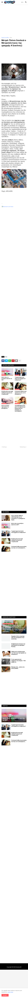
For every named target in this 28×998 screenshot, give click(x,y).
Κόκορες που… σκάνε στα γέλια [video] (17, 667)
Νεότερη (4, 447)
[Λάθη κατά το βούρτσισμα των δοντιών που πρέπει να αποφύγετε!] (5, 654)
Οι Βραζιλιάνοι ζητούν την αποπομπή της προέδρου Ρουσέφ (18, 645)
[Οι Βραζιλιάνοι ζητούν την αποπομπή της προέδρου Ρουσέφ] (5, 646)
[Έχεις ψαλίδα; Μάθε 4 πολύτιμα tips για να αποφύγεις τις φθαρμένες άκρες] (5, 518)
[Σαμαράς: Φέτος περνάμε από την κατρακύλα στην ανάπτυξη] (5, 638)
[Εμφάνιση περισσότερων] (19, 360)
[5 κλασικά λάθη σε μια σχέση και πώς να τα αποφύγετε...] (5, 549)
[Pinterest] (13, 360)
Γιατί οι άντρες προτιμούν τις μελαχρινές (5, 407)
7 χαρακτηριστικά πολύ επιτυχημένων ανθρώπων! (20, 379)
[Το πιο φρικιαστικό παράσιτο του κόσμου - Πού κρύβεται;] (5, 661)
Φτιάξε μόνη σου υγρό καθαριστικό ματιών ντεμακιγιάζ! (7, 393)
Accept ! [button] (5, 995)
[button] (2, 2)
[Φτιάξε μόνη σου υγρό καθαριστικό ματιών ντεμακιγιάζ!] (5, 541)
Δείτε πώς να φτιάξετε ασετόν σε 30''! (6, 379)
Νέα (11, 37)
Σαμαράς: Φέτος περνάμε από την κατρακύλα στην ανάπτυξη (17, 637)
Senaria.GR (18, 967)
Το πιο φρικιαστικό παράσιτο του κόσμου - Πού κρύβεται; (18, 661)
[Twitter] (6, 360)
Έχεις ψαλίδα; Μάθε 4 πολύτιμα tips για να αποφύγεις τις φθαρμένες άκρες (18, 517)
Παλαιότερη (23, 447)
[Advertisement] (14, 21)
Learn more (10, 992)
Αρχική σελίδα (5, 37)
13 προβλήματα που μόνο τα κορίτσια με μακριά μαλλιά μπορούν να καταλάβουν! (20, 408)
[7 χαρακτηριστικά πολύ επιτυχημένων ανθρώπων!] (5, 533)
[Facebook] (2, 360)
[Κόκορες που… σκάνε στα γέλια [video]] (5, 669)
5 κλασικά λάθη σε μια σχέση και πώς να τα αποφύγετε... (20, 393)
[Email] (16, 360)
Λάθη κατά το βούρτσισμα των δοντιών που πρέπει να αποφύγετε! (18, 653)
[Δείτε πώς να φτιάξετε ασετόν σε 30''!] (5, 526)
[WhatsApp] (9, 360)
